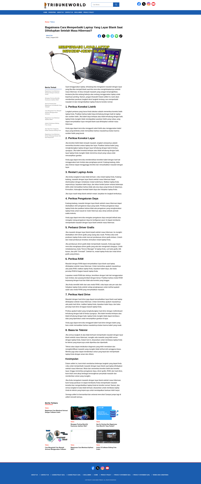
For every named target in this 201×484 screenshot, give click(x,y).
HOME (45, 12)
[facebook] (139, 5)
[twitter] (144, 5)
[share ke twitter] (104, 37)
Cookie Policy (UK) (74, 475)
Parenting (52, 12)
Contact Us (69, 12)
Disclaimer (78, 12)
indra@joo (49, 35)
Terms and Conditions (160, 475)
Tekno (52, 22)
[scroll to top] (193, 481)
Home (96, 475)
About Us (60, 12)
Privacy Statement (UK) (141, 475)
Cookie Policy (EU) (58, 475)
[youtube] (154, 5)
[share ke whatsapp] (108, 37)
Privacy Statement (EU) (122, 475)
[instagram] (149, 5)
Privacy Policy (88, 12)
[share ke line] (117, 37)
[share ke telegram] (113, 37)
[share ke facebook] (100, 37)
